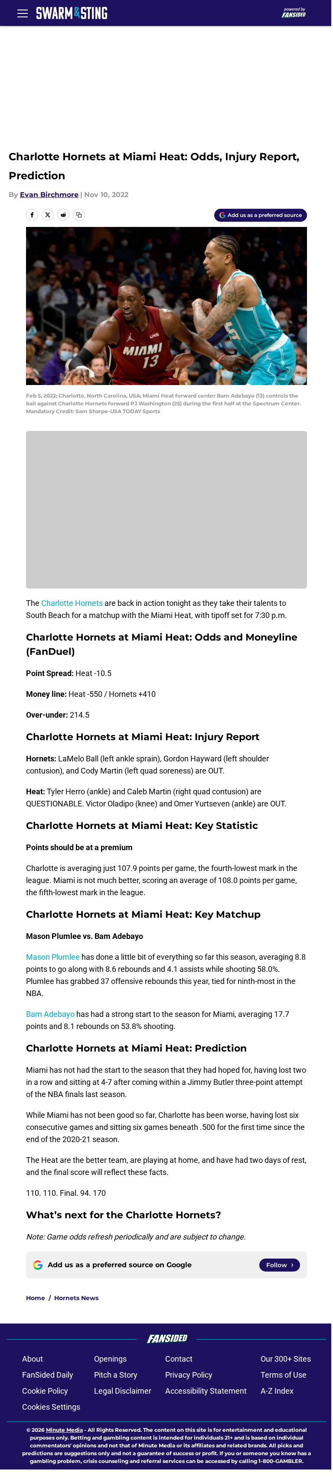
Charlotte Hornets (72, 603)
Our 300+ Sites (286, 1358)
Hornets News (76, 1298)
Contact (179, 1358)
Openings (110, 1358)
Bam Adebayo (50, 1014)
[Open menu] (22, 13)
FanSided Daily (47, 1374)
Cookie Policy (45, 1390)
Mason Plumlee (53, 956)
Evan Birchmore (49, 195)
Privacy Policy (188, 1374)
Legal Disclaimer (122, 1390)
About (32, 1358)
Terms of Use (284, 1374)
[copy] (79, 215)
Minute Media (64, 1430)
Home (35, 1298)
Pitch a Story (115, 1374)
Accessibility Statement (206, 1390)
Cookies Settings (51, 1406)
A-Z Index (277, 1390)
